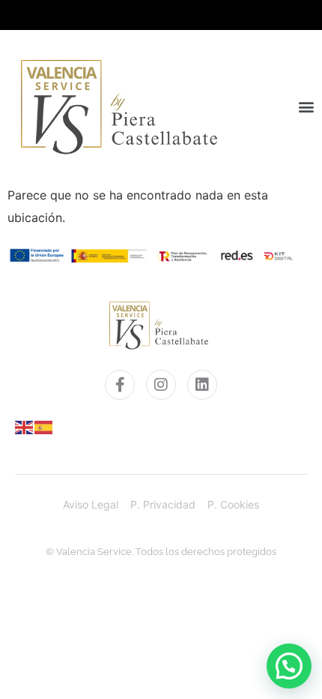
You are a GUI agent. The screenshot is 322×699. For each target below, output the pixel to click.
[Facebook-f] (120, 385)
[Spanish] (44, 426)
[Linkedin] (202, 385)
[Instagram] (161, 385)
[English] (24, 426)
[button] (306, 106)
